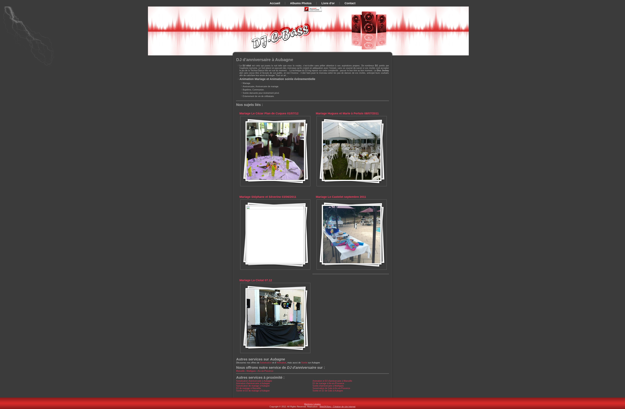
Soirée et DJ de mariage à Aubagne (253, 390)
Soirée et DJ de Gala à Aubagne (327, 390)
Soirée (304, 362)
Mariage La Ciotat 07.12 (255, 280)
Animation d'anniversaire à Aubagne (253, 383)
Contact (350, 3)
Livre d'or (328, 3)
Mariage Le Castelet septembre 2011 (341, 196)
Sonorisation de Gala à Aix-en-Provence (331, 388)
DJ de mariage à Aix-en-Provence (328, 383)
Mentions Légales (312, 404)
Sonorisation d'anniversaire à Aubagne (254, 381)
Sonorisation (266, 362)
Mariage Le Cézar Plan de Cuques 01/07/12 (269, 113)
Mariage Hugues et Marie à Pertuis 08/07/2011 (347, 113)
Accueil (275, 3)
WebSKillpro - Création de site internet (337, 406)
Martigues (251, 371)
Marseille (240, 371)
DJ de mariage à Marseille (248, 388)
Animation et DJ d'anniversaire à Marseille (332, 381)
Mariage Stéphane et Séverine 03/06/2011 (267, 196)
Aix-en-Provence (265, 371)
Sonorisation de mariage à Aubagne (253, 386)
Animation (281, 362)
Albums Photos (301, 3)
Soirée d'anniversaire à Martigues (328, 386)
